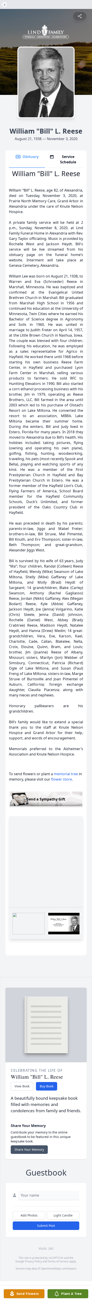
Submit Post (46, 1225)
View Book (22, 1086)
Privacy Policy (33, 1261)
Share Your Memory (29, 1149)
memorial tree (66, 773)
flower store (61, 779)
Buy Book (46, 1086)
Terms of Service (58, 1261)
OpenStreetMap (51, 1268)
